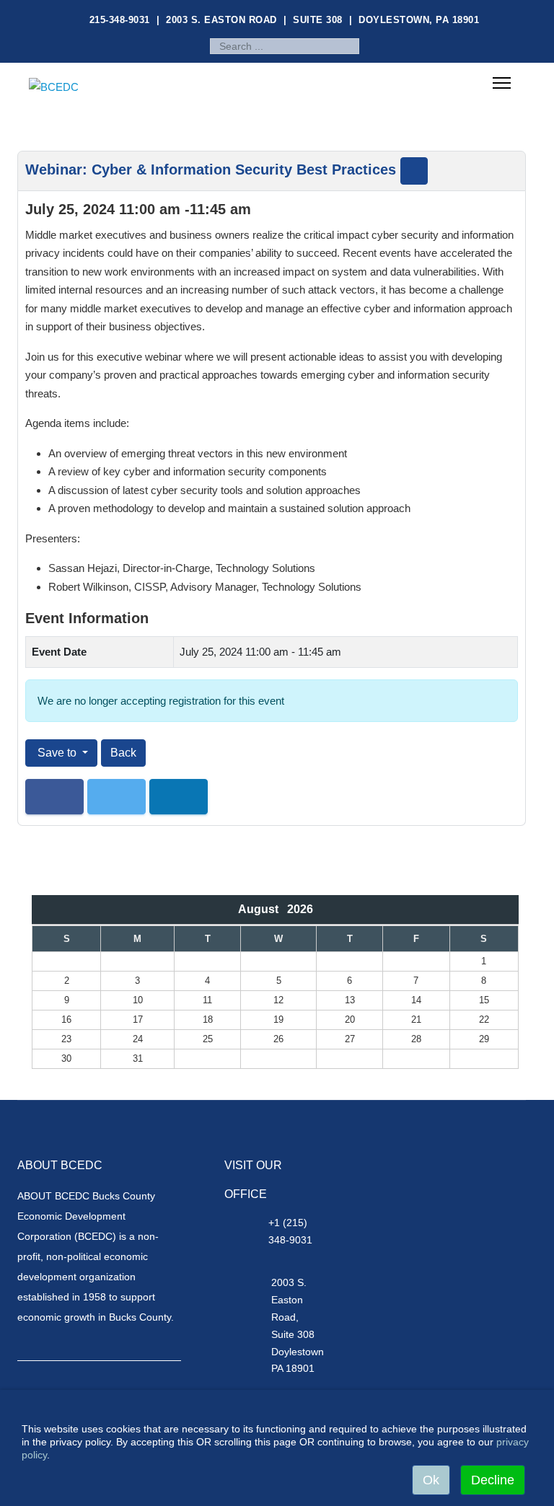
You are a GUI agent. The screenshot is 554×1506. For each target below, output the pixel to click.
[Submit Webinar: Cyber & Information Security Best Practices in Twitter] (116, 796)
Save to (57, 753)
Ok (431, 1480)
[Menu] (502, 84)
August (262, 909)
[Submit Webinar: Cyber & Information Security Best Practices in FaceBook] (54, 796)
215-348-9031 (119, 19)
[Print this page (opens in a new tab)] (414, 170)
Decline (492, 1480)
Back (123, 753)
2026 (300, 909)
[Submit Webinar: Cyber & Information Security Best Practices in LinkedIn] (178, 796)
